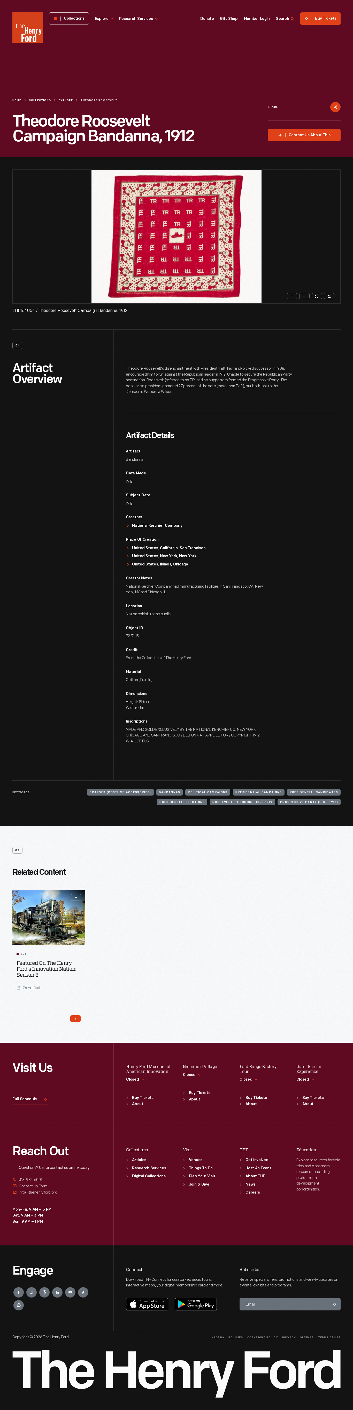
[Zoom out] (304, 296)
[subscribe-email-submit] (334, 1304)
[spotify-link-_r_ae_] (18, 1305)
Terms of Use (329, 1337)
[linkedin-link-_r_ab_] (57, 1292)
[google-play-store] (196, 1304)
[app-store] (147, 1304)
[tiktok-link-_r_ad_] (83, 1292)
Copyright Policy (262, 1337)
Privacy (289, 1337)
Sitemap (307, 1337)
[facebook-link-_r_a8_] (18, 1292)
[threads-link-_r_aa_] (44, 1292)
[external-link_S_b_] (56, 1186)
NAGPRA (218, 1337)
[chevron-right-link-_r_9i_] (75, 1018)
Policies (235, 1337)
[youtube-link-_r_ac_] (70, 1292)
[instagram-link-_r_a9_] (31, 1292)
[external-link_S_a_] (56, 1180)
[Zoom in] (292, 296)
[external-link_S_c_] (56, 1192)
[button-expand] (76, 897)
